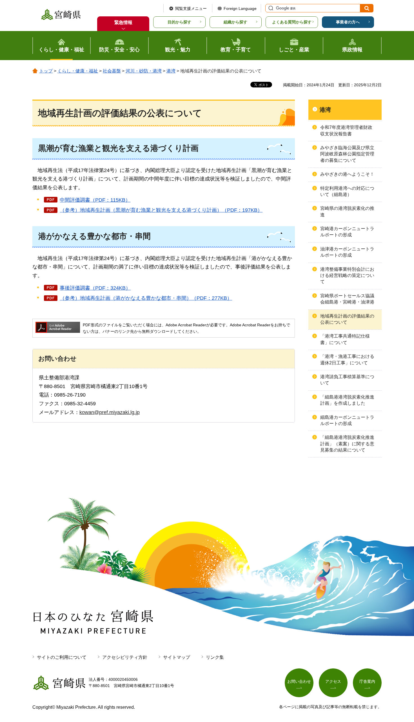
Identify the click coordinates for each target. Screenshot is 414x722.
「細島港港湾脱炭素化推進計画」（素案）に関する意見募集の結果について (347, 443)
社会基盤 (112, 71)
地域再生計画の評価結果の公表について (347, 319)
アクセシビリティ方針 (124, 657)
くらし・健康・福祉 (77, 71)
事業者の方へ (348, 22)
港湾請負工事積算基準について (347, 379)
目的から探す (179, 22)
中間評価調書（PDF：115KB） (95, 200)
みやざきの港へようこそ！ (347, 174)
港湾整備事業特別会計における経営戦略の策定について (347, 275)
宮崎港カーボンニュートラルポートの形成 (347, 231)
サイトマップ (176, 657)
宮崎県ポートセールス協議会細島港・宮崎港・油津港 (347, 298)
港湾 (170, 71)
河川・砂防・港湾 (144, 71)
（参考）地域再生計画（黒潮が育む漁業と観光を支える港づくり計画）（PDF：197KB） (161, 210)
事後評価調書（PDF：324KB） (95, 288)
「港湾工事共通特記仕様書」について (345, 339)
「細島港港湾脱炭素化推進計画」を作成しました (347, 400)
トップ (46, 71)
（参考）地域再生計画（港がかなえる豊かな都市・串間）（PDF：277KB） (146, 298)
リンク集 (215, 657)
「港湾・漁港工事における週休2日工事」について (347, 359)
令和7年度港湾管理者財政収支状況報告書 (346, 130)
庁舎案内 (367, 681)
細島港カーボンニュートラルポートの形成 (347, 420)
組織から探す (235, 22)
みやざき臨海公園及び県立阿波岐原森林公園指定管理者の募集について (347, 154)
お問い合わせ (299, 681)
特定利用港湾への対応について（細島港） (347, 191)
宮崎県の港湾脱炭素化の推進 (347, 211)
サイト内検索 (270, 8)
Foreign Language (240, 8)
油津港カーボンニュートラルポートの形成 (347, 251)
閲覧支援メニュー (191, 8)
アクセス (333, 681)
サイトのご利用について (61, 657)
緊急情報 (123, 22)
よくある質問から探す (291, 22)
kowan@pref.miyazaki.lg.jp (109, 412)
